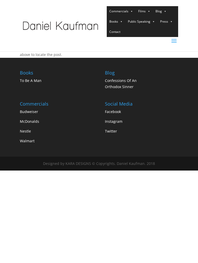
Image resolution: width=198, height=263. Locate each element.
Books (113, 21)
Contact (114, 32)
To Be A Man (31, 80)
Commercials (118, 11)
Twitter (111, 131)
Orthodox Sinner (119, 86)
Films (142, 11)
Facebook (113, 111)
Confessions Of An (121, 80)
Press (164, 21)
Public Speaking (139, 21)
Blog (158, 11)
